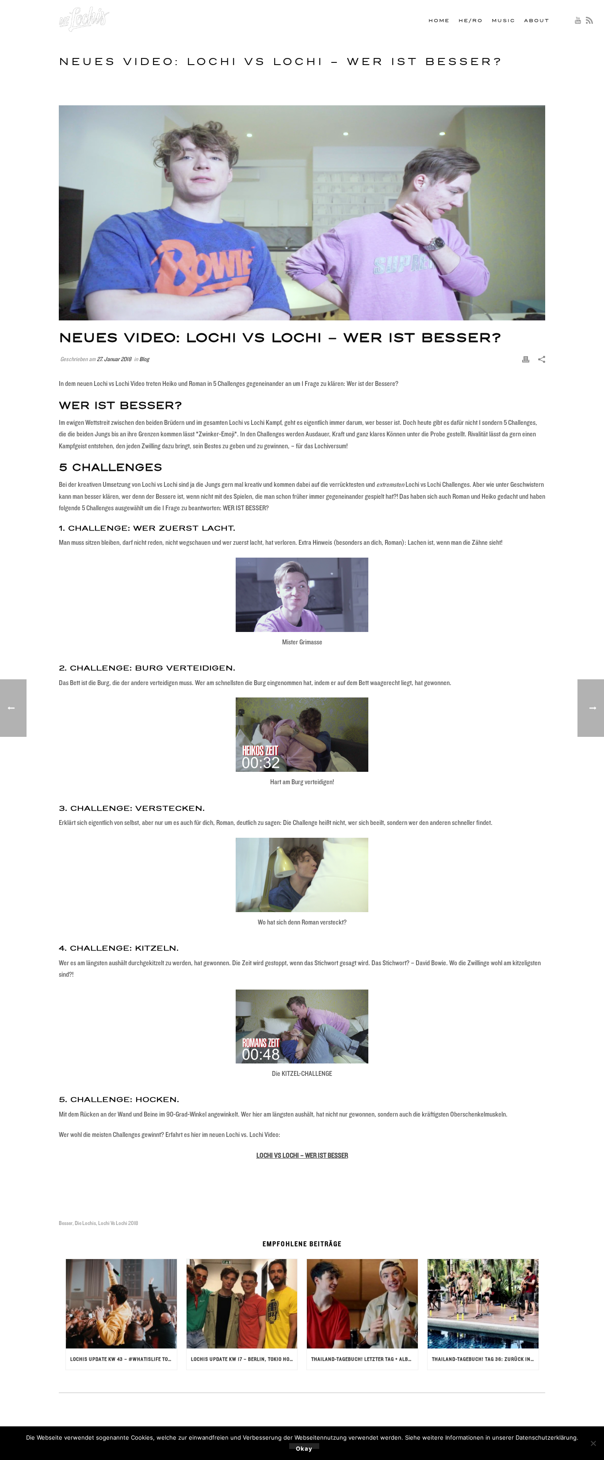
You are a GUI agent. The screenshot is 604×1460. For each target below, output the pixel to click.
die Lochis (85, 1223)
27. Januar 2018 (114, 358)
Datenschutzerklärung (546, 1437)
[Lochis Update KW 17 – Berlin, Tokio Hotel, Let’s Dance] (242, 1303)
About (537, 21)
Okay (304, 1447)
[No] (593, 1443)
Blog (144, 358)
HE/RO (471, 21)
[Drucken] (525, 359)
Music (503, 21)
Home (439, 21)
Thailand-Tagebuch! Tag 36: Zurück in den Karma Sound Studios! (485, 1359)
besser (66, 1223)
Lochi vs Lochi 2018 (118, 1223)
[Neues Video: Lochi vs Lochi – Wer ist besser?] (302, 212)
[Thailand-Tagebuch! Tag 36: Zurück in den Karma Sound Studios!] (483, 1303)
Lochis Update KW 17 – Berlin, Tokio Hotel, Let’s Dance (244, 1359)
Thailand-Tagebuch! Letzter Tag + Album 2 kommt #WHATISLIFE (364, 1359)
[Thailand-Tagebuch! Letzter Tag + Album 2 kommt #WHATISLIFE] (362, 1303)
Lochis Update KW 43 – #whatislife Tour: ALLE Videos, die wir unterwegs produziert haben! (123, 1359)
